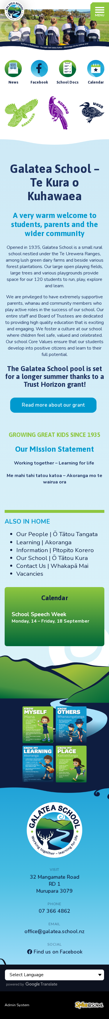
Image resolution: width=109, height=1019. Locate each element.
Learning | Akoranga (44, 542)
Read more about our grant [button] (53, 405)
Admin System (17, 1005)
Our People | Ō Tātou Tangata (57, 534)
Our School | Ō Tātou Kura (52, 558)
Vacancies (29, 574)
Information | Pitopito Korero (55, 550)
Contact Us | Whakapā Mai (52, 566)
